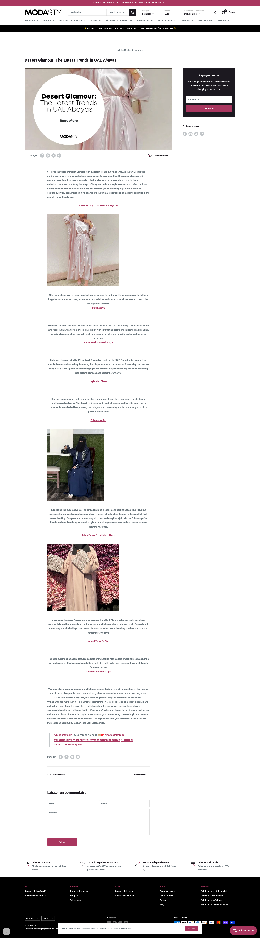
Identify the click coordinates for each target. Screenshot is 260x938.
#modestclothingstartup (105, 739)
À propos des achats (79, 891)
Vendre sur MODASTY (125, 895)
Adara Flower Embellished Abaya (98, 535)
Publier (62, 842)
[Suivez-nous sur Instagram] (190, 134)
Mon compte (190, 13)
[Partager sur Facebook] (42, 155)
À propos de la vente (124, 891)
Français (29, 918)
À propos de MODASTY (35, 891)
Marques (74, 895)
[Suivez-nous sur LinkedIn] (202, 134)
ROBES (94, 20)
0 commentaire (161, 155)
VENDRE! (222, 20)
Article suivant (140, 774)
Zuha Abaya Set (98, 420)
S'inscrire (209, 108)
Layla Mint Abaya (98, 381)
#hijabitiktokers (81, 739)
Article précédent (57, 774)
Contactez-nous (167, 891)
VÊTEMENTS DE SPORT (117, 20)
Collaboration (166, 895)
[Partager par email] (59, 155)
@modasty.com (63, 734)
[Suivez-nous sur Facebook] (185, 134)
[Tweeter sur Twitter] (53, 155)
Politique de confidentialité (214, 891)
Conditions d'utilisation (212, 895)
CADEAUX (185, 20)
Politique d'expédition (211, 900)
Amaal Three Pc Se (98, 641)
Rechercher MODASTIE (36, 895)
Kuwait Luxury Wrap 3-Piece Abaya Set (98, 205)
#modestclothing (114, 734)
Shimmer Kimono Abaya (98, 671)
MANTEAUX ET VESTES (70, 20)
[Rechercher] (132, 12)
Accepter (191, 928)
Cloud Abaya (98, 308)
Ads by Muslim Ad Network (130, 50)
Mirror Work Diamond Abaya (98, 342)
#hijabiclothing (63, 739)
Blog (162, 904)
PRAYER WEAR (205, 20)
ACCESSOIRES (165, 20)
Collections (75, 900)
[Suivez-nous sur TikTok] (196, 134)
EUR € (45, 918)
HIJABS (47, 20)
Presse (163, 900)
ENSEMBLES (143, 20)
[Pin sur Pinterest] (48, 155)
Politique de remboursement (214, 904)
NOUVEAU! (30, 20)
